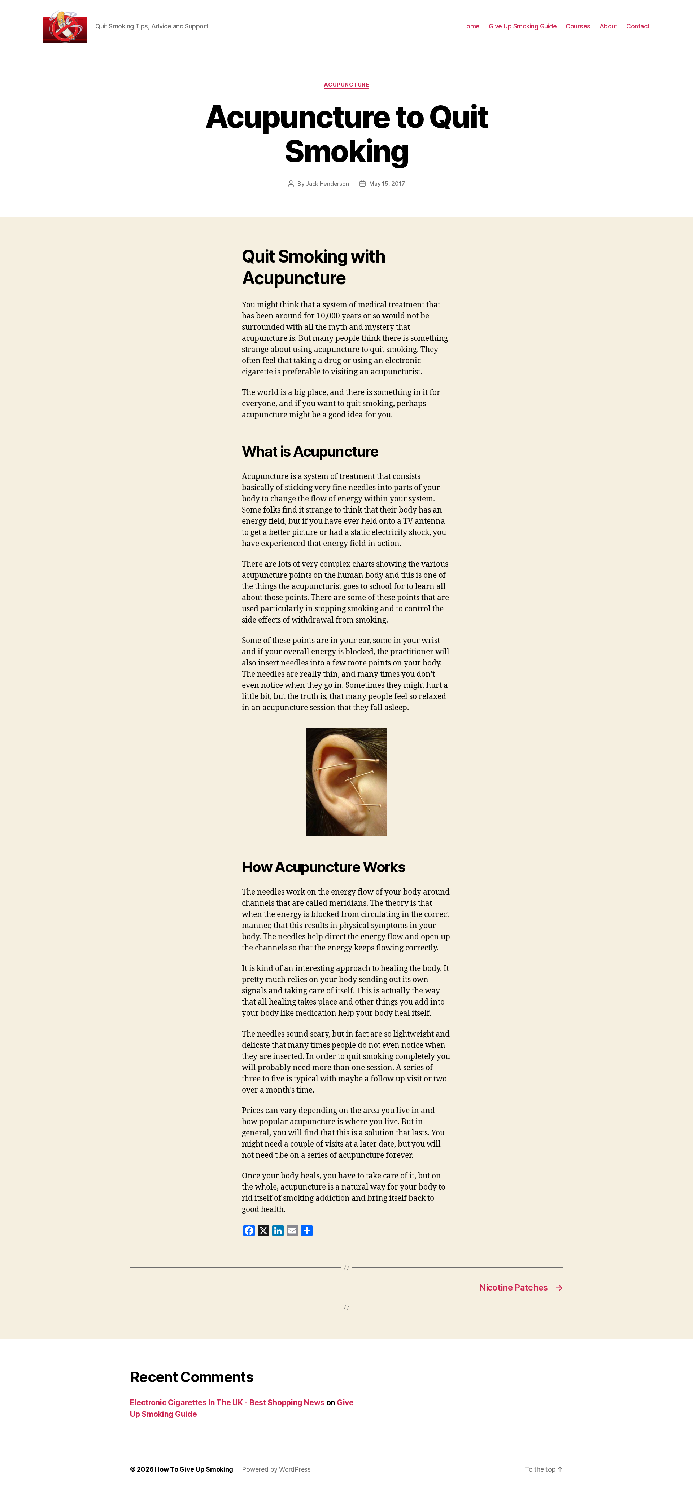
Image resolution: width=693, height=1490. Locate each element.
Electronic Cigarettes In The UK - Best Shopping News (227, 1402)
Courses (578, 26)
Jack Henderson (327, 183)
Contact (638, 26)
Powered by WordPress (276, 1469)
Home (471, 26)
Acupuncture (346, 85)
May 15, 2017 (387, 183)
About (609, 26)
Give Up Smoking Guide (523, 26)
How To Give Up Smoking (194, 1469)
